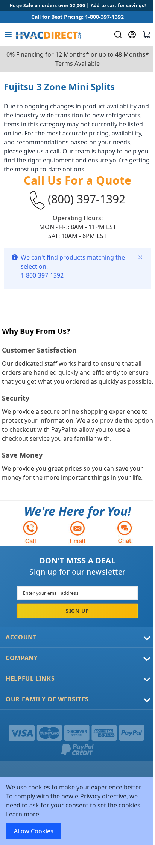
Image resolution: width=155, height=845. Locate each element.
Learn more (22, 814)
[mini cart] (146, 34)
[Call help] (30, 532)
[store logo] (48, 34)
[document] (77, 811)
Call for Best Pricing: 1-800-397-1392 (77, 16)
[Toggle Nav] (8, 34)
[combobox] (117, 34)
